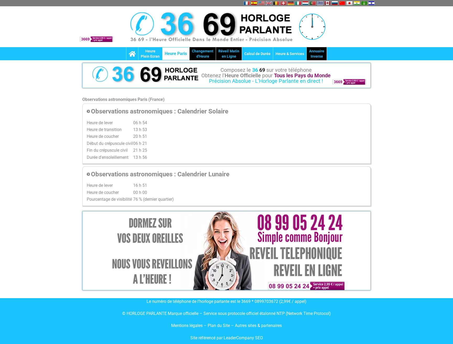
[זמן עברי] (371, 3)
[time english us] (261, 3)
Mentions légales (187, 325)
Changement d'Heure (202, 53)
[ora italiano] (298, 3)
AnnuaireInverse (316, 53)
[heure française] (247, 3)
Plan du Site (219, 325)
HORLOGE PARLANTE (147, 313)
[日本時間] (349, 3)
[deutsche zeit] (291, 3)
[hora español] (254, 3)
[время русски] (335, 3)
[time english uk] (269, 3)
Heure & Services (290, 54)
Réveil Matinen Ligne (228, 53)
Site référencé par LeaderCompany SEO (226, 337)
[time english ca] (327, 3)
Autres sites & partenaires (258, 325)
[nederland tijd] (305, 3)
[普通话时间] (342, 3)
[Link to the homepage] (132, 53)
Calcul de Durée (257, 54)
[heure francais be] (276, 3)
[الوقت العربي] (364, 3)
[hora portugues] (313, 3)
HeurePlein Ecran (150, 53)
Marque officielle (183, 313)
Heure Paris (176, 53)
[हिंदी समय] (357, 3)
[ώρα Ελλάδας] (320, 3)
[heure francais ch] (283, 3)
